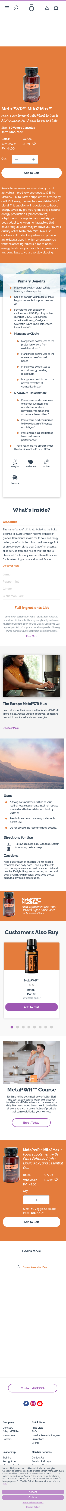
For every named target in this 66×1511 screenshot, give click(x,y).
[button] (12, 1027)
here (4, 1484)
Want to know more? (33, 1502)
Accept (33, 1492)
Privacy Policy (33, 1507)
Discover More (11, 727)
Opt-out (33, 1497)
